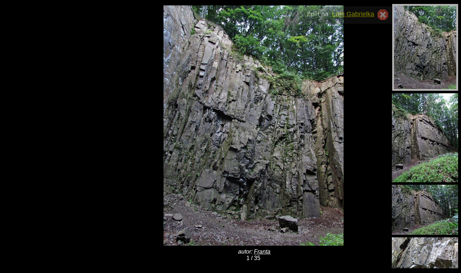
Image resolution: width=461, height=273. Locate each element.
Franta (262, 252)
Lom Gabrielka (353, 14)
